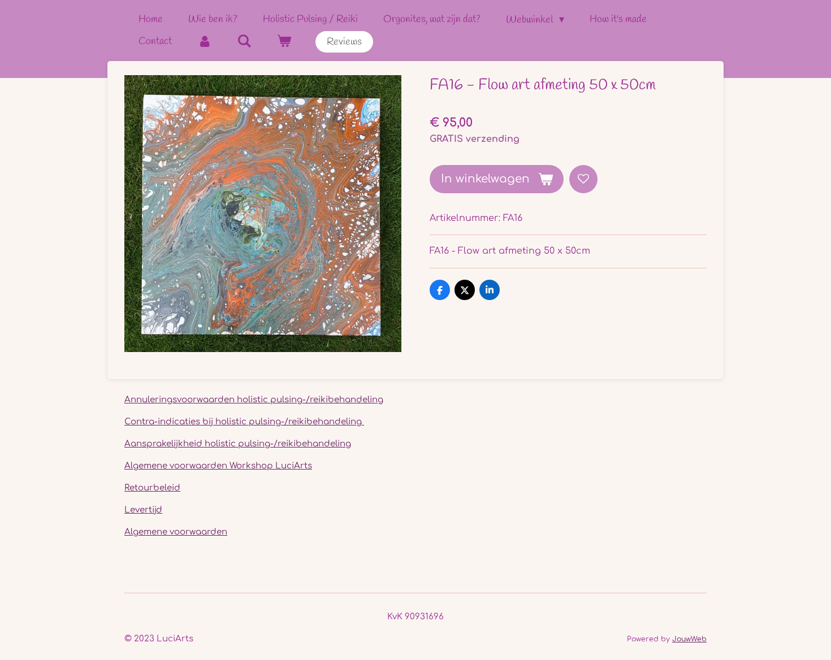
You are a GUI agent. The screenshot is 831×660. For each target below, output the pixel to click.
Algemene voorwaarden (175, 532)
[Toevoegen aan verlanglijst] (583, 179)
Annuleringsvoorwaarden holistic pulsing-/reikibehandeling (253, 400)
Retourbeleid (152, 488)
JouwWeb (689, 639)
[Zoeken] (244, 42)
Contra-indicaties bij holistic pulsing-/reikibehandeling (244, 422)
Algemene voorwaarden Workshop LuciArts (218, 466)
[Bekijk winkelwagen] (283, 42)
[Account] (204, 42)
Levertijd (143, 510)
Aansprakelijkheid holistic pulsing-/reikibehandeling (237, 444)
